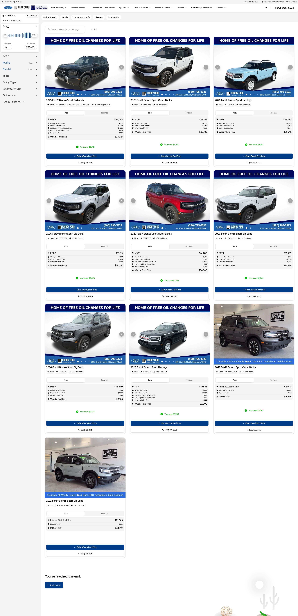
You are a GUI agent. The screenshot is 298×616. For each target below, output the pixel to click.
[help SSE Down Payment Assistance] (48, 128)
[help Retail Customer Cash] (48, 125)
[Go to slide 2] (81, 94)
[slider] (5, 35)
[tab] (66, 113)
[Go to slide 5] (92, 94)
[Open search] (266, 8)
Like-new (99, 17)
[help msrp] (48, 119)
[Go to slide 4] (89, 94)
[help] (48, 133)
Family (65, 17)
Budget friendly (50, 17)
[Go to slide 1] (77, 94)
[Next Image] (121, 67)
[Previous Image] (49, 67)
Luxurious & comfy (81, 17)
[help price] (48, 137)
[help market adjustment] (48, 123)
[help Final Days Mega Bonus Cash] (48, 130)
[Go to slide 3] (85, 94)
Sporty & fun (113, 17)
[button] (51, 67)
